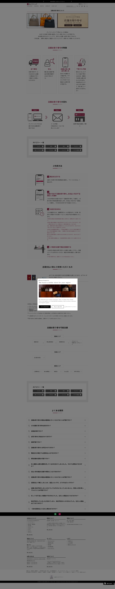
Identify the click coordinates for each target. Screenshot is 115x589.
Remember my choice (71, 306)
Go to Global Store (45, 306)
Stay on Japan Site (58, 306)
